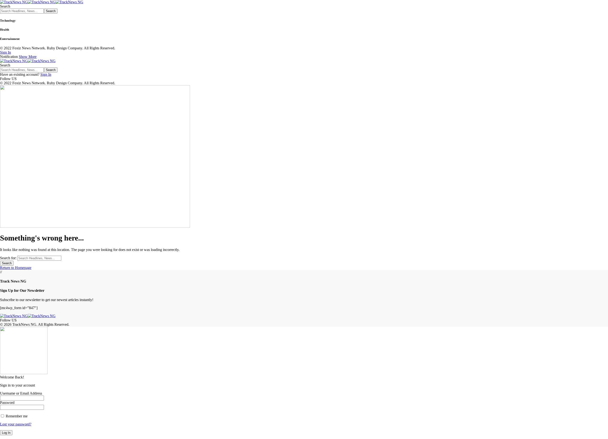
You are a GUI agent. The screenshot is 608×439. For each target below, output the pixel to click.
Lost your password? (15, 424)
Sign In (45, 74)
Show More (28, 57)
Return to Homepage (15, 268)
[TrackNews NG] (41, 2)
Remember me (16, 416)
